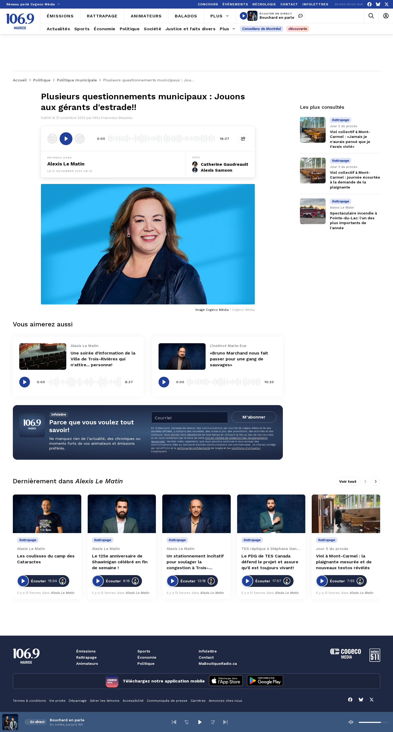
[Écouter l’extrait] (66, 138)
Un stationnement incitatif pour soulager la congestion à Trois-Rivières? (195, 562)
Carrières (198, 701)
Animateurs (87, 663)
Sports (143, 651)
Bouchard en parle (277, 17)
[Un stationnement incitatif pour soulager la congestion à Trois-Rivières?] (196, 514)
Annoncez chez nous (225, 701)
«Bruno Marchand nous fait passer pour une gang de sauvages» (239, 358)
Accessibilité (133, 701)
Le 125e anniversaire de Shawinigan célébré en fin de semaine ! (120, 561)
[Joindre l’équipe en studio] (300, 16)
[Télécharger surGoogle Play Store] (265, 681)
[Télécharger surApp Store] (226, 681)
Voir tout (347, 481)
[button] (174, 722)
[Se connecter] (385, 16)
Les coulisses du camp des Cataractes (46, 558)
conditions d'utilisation (246, 448)
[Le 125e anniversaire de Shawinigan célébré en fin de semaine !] (122, 514)
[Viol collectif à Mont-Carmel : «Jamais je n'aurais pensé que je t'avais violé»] (313, 130)
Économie (146, 657)
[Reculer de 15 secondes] (52, 139)
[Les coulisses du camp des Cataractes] (47, 514)
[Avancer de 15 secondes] (80, 139)
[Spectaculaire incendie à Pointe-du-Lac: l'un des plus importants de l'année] (313, 211)
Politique (146, 663)
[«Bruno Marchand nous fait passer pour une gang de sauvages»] (182, 356)
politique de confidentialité (193, 448)
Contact (206, 657)
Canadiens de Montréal (261, 29)
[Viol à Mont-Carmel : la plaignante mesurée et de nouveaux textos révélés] (346, 514)
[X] (386, 4)
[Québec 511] (374, 660)
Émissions (86, 651)
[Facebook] (369, 4)
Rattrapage (86, 657)
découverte (297, 29)
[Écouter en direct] (243, 16)
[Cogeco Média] (345, 657)
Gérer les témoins (105, 701)
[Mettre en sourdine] (351, 722)
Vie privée (57, 701)
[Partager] (243, 139)
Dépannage (78, 701)
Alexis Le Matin (65, 164)
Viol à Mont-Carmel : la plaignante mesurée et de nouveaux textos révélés (344, 561)
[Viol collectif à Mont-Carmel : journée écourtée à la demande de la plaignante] (313, 170)
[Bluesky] (378, 4)
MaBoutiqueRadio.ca (218, 663)
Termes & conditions (29, 701)
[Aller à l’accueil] (20, 21)
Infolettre (208, 651)
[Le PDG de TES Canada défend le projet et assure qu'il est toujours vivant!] (271, 514)
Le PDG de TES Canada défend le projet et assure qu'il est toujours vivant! (269, 561)
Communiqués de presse (167, 701)
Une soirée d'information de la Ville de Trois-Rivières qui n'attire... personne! (103, 358)
